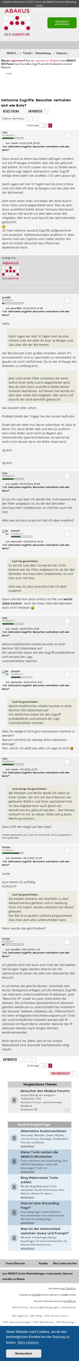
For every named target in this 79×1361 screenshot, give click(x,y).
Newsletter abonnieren (62, 22)
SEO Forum (35, 1)
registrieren (17, 60)
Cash (4, 132)
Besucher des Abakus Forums (45, 1091)
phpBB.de (69, 1301)
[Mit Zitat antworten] (67, 135)
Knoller (6, 938)
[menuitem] (76, 45)
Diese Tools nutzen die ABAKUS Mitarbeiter (39, 1154)
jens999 (6, 297)
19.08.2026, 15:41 (31, 1098)
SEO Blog (36, 1315)
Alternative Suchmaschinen (43, 1131)
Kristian (6, 847)
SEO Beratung (65, 1322)
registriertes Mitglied (47, 60)
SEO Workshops (43, 1322)
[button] (41, 125)
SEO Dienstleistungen (17, 1322)
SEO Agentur (20, 1315)
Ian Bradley (68, 1288)
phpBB (36, 1294)
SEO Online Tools (56, 1315)
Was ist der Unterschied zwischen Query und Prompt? (45, 1231)
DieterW (15, 530)
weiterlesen (27, 1146)
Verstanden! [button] (23, 1353)
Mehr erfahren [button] (28, 1342)
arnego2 (49, 1095)
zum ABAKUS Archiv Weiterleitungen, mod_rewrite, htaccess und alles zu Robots (37, 1276)
